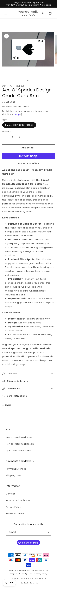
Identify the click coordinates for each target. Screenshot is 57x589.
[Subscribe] (48, 532)
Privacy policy (40, 574)
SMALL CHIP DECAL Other (19, 125)
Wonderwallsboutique (27, 570)
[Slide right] (35, 80)
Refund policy (25, 574)
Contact (10, 493)
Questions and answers (19, 450)
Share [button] (8, 405)
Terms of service (21, 578)
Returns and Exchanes (18, 500)
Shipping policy (39, 578)
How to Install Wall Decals (20, 443)
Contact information (30, 583)
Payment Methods (16, 468)
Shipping (6, 106)
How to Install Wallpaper (19, 437)
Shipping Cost (13, 475)
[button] (6, 13)
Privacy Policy (13, 507)
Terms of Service (15, 513)
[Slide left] (22, 80)
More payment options (28, 163)
